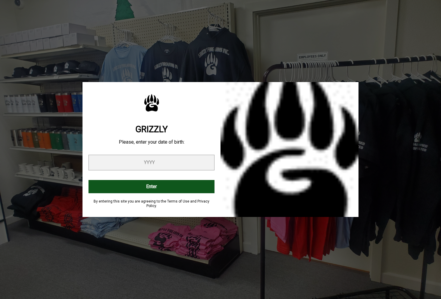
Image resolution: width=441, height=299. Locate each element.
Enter (151, 186)
